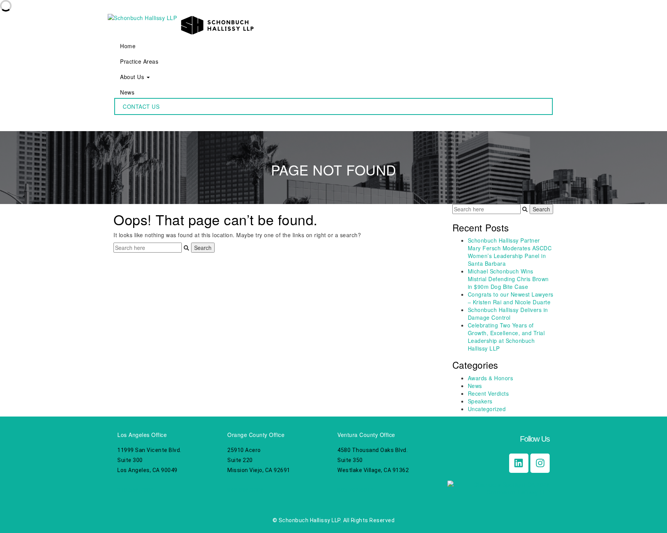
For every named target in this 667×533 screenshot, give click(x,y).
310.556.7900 (135, 489)
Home (127, 46)
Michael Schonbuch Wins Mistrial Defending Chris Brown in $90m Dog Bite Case (508, 278)
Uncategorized (487, 409)
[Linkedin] (518, 463)
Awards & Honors (490, 378)
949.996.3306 (245, 489)
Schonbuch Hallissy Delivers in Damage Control (508, 313)
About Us (133, 77)
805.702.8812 (355, 489)
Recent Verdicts (488, 393)
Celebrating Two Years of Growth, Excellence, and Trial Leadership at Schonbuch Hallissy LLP (506, 336)
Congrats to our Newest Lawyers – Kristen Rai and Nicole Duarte (511, 298)
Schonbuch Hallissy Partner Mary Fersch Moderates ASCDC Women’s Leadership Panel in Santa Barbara (510, 251)
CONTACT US (141, 106)
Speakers (480, 401)
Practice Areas (139, 61)
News (127, 92)
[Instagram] (540, 463)
